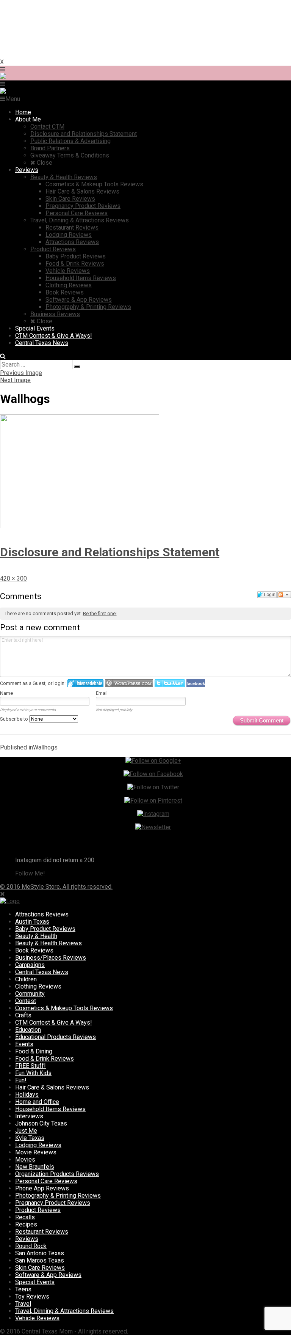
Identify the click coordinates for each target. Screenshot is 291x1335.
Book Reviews (34, 950)
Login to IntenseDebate (85, 683)
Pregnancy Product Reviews (52, 1202)
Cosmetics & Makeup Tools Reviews (64, 1008)
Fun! (21, 1080)
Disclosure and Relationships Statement (109, 552)
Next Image (15, 380)
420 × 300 (13, 578)
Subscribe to (14, 719)
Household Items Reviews (50, 1109)
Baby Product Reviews (45, 928)
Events (24, 1044)
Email (102, 693)
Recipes (26, 1224)
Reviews (26, 1238)
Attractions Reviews (42, 914)
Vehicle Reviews (37, 1318)
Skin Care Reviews (40, 1267)
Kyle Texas (29, 1137)
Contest (25, 1000)
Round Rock (31, 1246)
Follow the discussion (284, 594)
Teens (23, 1289)
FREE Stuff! (30, 1065)
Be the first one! (100, 613)
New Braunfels (34, 1166)
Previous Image (21, 372)
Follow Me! (30, 873)
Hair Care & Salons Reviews (52, 1087)
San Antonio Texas (39, 1253)
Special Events (35, 1282)
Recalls (25, 1217)
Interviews (29, 1116)
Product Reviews (38, 1210)
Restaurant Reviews (41, 1231)
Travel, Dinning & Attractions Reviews (64, 1311)
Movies (25, 1159)
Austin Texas (32, 921)
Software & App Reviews (48, 1274)
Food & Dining (33, 1051)
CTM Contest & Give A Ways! (53, 1022)
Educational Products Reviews (55, 1037)
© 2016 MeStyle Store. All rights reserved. (56, 886)
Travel (23, 1303)
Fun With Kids (33, 1073)
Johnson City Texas (41, 1123)
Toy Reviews (32, 1296)
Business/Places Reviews (50, 957)
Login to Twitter (170, 683)
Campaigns (30, 964)
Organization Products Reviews (57, 1174)
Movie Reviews (35, 1152)
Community (30, 993)
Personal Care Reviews (46, 1181)
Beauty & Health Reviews (48, 943)
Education (28, 1029)
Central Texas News (41, 972)
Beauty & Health (36, 936)
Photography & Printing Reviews (58, 1195)
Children (26, 979)
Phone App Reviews (42, 1188)
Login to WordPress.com (129, 683)
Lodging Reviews (38, 1145)
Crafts (23, 1015)
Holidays (27, 1094)
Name (6, 693)
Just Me (26, 1130)
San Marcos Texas (39, 1260)
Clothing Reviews (38, 986)
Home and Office (37, 1101)
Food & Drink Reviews (44, 1058)
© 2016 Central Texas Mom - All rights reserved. (64, 1331)
